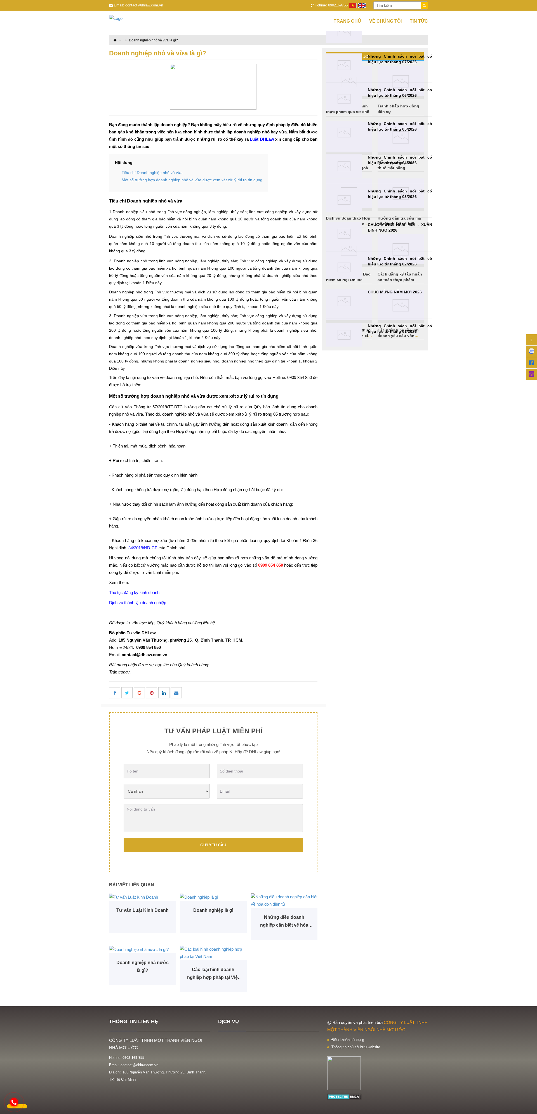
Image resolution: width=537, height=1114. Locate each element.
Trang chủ (347, 21)
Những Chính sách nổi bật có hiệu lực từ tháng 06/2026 (400, 93)
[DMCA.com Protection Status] (344, 1096)
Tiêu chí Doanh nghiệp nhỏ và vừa (152, 172)
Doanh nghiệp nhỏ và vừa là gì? (153, 40)
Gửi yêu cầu (213, 845)
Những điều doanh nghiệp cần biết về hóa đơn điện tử (284, 922)
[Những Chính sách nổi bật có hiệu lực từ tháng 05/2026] (344, 133)
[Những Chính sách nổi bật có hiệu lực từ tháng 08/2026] (344, 31)
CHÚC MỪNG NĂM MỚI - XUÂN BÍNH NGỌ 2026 (400, 227)
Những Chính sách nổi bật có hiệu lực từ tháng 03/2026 (400, 194)
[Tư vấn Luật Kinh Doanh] (142, 897)
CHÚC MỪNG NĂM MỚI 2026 (395, 292)
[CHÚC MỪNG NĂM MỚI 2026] (344, 301)
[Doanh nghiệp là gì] (213, 897)
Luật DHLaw (262, 139)
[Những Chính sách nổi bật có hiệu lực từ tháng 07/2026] (344, 65)
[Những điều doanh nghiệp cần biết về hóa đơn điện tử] (284, 900)
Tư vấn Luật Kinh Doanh (142, 910)
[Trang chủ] (126, 18)
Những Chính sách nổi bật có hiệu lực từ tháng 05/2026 (400, 126)
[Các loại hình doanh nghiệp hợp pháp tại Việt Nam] (213, 953)
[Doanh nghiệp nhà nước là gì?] (142, 949)
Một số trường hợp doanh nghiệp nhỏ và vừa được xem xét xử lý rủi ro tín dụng (192, 180)
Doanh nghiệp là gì (213, 910)
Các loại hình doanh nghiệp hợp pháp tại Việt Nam (213, 974)
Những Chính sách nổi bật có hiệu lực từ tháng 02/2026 (400, 261)
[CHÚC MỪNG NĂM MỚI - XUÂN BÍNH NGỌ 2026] (344, 234)
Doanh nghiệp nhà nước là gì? (142, 966)
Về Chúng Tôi (385, 21)
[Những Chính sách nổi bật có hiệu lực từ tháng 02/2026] (344, 267)
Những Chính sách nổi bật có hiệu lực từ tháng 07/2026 (400, 59)
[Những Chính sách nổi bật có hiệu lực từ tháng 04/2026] (344, 166)
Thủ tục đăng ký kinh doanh (134, 592)
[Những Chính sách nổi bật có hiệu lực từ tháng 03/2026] (344, 200)
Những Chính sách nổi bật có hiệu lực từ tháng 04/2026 (400, 160)
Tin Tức (419, 21)
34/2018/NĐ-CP (142, 547)
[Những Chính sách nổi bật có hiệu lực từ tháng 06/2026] (344, 99)
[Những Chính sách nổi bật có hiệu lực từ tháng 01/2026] (344, 335)
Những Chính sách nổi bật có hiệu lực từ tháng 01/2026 (400, 329)
